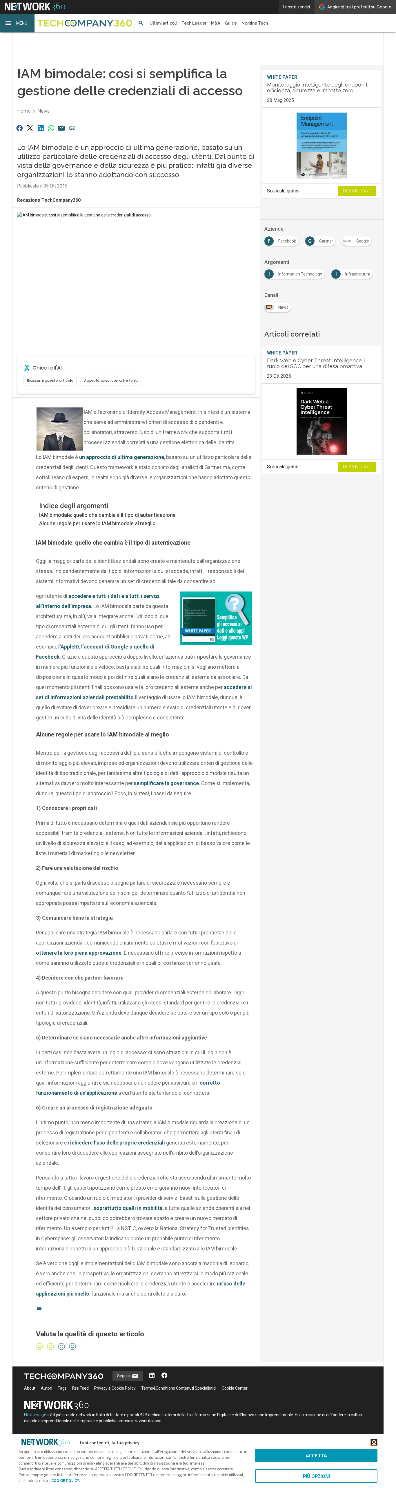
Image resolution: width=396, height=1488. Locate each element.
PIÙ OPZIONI (316, 1476)
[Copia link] (72, 128)
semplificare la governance (166, 783)
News (43, 111)
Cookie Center (235, 1388)
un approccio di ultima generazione (121, 457)
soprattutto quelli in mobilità (128, 1208)
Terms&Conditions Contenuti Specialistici (178, 1388)
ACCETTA (316, 1455)
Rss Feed (80, 1388)
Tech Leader (193, 23)
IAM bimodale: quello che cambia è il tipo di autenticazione (107, 515)
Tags (62, 1388)
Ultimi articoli (163, 23)
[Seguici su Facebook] (164, 1375)
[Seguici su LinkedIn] (151, 1375)
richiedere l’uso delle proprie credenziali (116, 1143)
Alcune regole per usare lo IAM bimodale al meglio (97, 523)
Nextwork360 (36, 1414)
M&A (215, 23)
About (29, 1388)
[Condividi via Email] (61, 128)
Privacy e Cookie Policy (115, 1388)
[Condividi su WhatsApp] (51, 128)
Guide (231, 23)
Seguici (124, 1375)
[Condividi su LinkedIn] (40, 128)
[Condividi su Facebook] (19, 128)
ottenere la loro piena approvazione (78, 953)
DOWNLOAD (357, 191)
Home (23, 111)
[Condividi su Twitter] (29, 128)
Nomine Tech (254, 23)
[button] (17, 23)
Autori (46, 1388)
